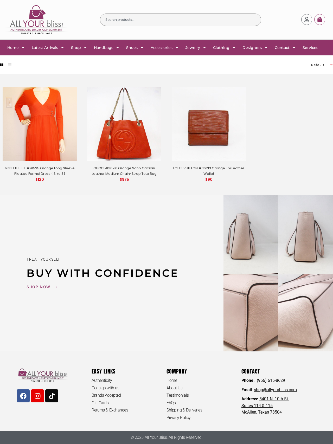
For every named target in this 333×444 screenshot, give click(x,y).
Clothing (221, 47)
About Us (174, 387)
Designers (252, 47)
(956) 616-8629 (271, 380)
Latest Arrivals (45, 47)
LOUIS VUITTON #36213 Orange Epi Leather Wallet (208, 171)
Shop (76, 47)
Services (310, 47)
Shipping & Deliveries (184, 410)
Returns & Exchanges (110, 410)
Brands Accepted (106, 395)
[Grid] (1, 65)
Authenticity (102, 380)
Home (13, 47)
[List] (9, 65)
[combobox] (180, 20)
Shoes (132, 47)
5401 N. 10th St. (274, 398)
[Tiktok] (51, 395)
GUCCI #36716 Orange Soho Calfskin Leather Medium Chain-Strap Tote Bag (124, 171)
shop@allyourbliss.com (275, 389)
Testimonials (177, 395)
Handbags (103, 47)
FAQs (171, 402)
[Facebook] (23, 395)
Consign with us (105, 387)
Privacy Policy (178, 417)
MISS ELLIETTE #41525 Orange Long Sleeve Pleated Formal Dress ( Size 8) (40, 171)
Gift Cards (100, 402)
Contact (282, 47)
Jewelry (192, 47)
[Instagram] (37, 395)
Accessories (161, 47)
